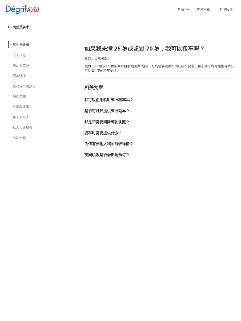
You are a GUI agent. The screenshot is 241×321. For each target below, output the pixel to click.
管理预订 (226, 9)
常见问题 (203, 9)
